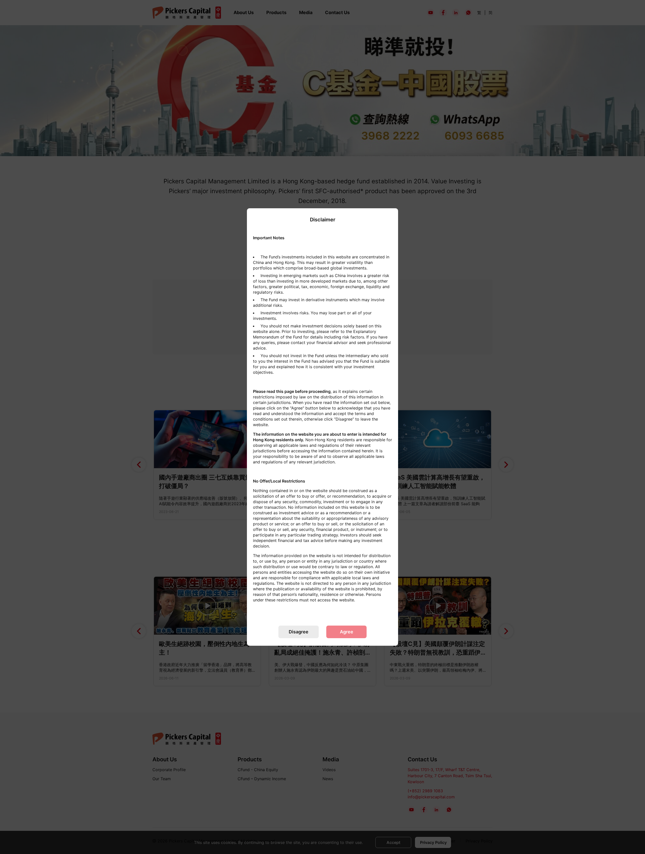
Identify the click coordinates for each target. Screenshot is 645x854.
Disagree (298, 631)
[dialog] (322, 427)
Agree (346, 631)
